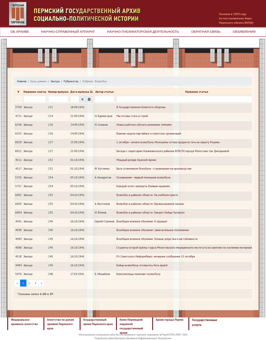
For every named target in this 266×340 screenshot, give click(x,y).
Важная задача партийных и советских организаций (148, 133)
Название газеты (35, 91)
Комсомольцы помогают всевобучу (138, 274)
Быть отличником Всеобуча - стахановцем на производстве (153, 168)
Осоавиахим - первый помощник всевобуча (143, 177)
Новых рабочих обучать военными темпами (144, 124)
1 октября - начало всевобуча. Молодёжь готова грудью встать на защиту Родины (168, 142)
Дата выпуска (79, 91)
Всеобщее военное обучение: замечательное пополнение (152, 230)
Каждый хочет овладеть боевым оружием (143, 186)
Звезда (55, 81)
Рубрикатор (71, 81)
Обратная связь (206, 31)
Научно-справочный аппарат (68, 31)
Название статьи (196, 91)
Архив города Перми (169, 319)
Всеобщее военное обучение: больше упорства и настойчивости (157, 239)
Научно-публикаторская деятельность (143, 31)
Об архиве (19, 31)
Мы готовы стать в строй (132, 116)
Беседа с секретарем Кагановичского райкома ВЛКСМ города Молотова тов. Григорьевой (172, 151)
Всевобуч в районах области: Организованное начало (150, 204)
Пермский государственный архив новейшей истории (77, 14)
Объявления (244, 31)
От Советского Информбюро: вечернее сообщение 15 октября (155, 256)
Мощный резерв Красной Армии (136, 160)
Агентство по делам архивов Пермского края (60, 324)
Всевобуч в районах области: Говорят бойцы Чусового (150, 212)
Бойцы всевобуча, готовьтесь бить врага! (142, 265)
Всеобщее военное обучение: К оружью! (141, 221)
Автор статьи (104, 91)
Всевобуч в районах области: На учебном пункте (147, 195)
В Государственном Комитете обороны (141, 107)
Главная (21, 81)
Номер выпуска (58, 91)
